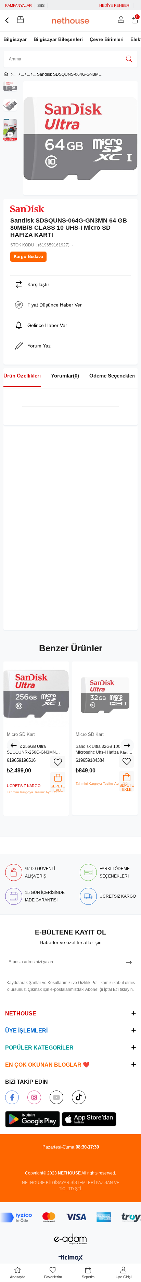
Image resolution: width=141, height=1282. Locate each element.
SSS (40, 5)
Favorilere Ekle (57, 762)
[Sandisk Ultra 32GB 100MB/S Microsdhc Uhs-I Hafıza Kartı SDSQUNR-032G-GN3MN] (105, 694)
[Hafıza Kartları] (25, 74)
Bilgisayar (15, 39)
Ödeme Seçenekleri (112, 376)
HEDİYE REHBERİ (114, 5)
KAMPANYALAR (18, 5)
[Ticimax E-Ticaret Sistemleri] (71, 1258)
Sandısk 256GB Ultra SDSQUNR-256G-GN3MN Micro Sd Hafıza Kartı (31, 750)
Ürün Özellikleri (22, 376)
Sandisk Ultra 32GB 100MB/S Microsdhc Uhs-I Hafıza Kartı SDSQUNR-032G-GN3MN (103, 750)
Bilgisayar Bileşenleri (58, 39)
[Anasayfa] (12, 74)
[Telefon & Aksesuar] (19, 74)
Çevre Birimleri (107, 39)
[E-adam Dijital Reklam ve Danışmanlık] (70, 1239)
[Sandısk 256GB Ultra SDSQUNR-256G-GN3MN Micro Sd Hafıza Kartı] (36, 694)
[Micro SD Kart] (32, 74)
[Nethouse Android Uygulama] (32, 1119)
